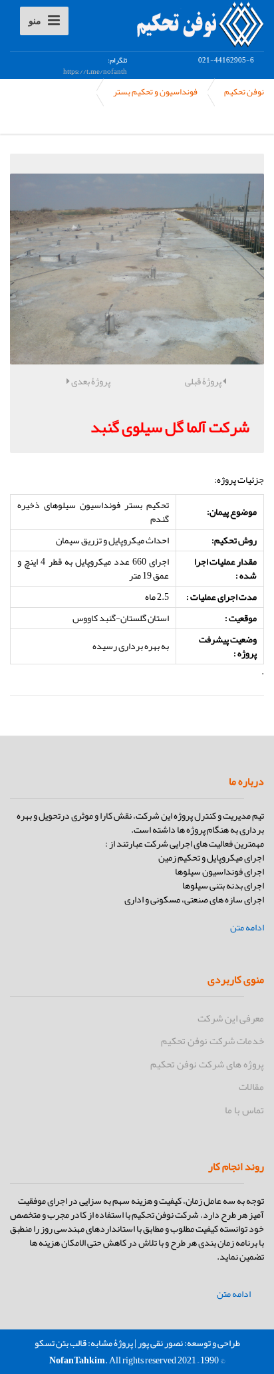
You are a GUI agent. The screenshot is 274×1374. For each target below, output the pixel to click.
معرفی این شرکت (231, 1018)
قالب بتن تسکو (60, 1342)
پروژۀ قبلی (204, 381)
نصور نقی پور (160, 1342)
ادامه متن (247, 927)
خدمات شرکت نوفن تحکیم (212, 1041)
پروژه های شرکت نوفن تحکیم (207, 1064)
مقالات (251, 1087)
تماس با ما (244, 1110)
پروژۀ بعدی (90, 381)
